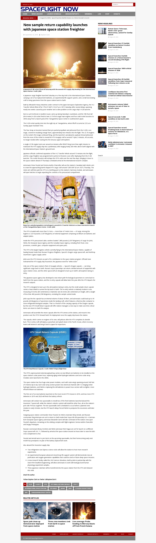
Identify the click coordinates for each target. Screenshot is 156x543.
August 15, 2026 (114, 136)
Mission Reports (72, 14)
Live (99, 14)
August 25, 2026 (114, 49)
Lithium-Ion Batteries (83, 488)
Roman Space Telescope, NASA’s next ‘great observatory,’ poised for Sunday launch (120, 32)
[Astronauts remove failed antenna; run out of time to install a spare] (102, 106)
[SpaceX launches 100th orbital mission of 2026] (102, 71)
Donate (117, 14)
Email (25, 475)
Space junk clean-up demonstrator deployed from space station (33, 523)
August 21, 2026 (114, 73)
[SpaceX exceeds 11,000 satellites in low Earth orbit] (102, 119)
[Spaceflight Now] (49, 10)
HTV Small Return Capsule (60, 484)
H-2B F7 (38, 484)
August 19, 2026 (114, 98)
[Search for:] (122, 4)
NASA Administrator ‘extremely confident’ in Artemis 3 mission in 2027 (120, 144)
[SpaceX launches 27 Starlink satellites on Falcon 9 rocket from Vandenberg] (102, 45)
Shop (107, 14)
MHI (26, 492)
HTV (45, 484)
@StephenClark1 (50, 479)
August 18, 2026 (114, 110)
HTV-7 (75, 484)
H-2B (30, 484)
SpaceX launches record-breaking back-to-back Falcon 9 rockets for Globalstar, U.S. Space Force (120, 130)
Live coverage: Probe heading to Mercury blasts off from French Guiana (83, 523)
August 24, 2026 (114, 62)
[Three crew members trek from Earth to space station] (59, 510)
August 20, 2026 (114, 85)
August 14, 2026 (114, 148)
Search (100, 155)
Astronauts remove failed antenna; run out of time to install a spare (118, 106)
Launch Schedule (54, 14)
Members (88, 14)
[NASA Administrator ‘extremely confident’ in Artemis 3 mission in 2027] (102, 144)
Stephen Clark (45, 35)
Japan (63, 488)
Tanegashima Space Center (41, 492)
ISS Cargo (53, 488)
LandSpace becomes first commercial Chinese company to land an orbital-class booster (120, 94)
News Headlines (105, 23)
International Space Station (35, 488)
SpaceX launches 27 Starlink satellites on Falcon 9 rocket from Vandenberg (119, 45)
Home (25, 14)
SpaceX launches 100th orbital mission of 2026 (119, 69)
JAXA (70, 488)
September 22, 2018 (31, 35)
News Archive (37, 14)
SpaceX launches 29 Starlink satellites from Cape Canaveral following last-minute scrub (120, 81)
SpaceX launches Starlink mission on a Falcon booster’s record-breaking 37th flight (119, 58)
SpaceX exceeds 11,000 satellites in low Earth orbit (118, 118)
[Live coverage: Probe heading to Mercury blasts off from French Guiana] (83, 510)
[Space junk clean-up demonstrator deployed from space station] (34, 510)
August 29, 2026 (114, 37)
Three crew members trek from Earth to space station (59, 523)
